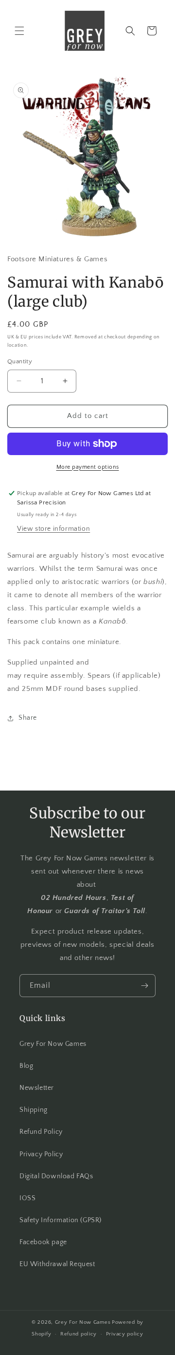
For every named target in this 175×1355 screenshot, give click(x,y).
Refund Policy (41, 1132)
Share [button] (27, 718)
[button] (19, 31)
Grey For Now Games (53, 1044)
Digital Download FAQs (56, 1176)
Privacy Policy (41, 1154)
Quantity (19, 361)
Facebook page (43, 1242)
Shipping (33, 1110)
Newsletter (36, 1088)
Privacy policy (124, 1334)
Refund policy (78, 1334)
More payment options (87, 467)
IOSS (27, 1198)
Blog (26, 1066)
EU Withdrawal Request (57, 1264)
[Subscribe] (144, 985)
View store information (53, 529)
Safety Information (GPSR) (60, 1220)
